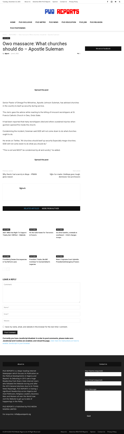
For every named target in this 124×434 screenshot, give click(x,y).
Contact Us (63, 2)
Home (5, 35)
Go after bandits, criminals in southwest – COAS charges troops (66, 235)
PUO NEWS (53, 22)
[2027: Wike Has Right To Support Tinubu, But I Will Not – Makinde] (15, 222)
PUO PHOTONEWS (17, 28)
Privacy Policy (73, 2)
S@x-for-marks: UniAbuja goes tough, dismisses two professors (65, 175)
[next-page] (8, 269)
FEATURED (12, 35)
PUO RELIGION (96, 22)
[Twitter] (119, 1)
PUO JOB (83, 22)
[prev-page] (4, 269)
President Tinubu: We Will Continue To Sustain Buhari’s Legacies (39, 262)
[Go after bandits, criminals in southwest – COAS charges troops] (68, 222)
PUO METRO (40, 22)
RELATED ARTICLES (31, 208)
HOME (12, 22)
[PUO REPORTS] (62, 11)
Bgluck (7, 53)
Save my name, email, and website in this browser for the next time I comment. (36, 327)
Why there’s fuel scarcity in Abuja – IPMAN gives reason (20, 175)
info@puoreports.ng (22, 414)
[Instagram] (111, 1)
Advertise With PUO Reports (41, 2)
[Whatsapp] (55, 95)
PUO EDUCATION (69, 22)
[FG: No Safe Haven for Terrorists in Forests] (41, 222)
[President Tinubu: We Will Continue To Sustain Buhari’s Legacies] (41, 249)
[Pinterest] (46, 95)
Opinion (55, 2)
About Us (27, 2)
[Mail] (115, 1)
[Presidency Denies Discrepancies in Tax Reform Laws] (15, 249)
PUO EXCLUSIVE (25, 22)
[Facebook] (107, 1)
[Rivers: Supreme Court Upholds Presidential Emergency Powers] (68, 249)
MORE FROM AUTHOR (50, 208)
